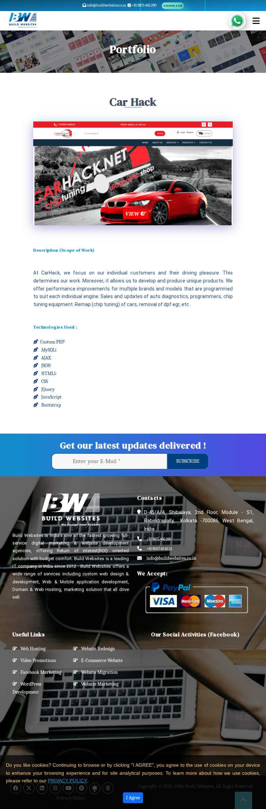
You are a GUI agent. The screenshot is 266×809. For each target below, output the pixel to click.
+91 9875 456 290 (144, 5)
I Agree (133, 798)
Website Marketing (98, 684)
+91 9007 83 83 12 (159, 549)
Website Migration (98, 672)
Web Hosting (31, 648)
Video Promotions (36, 660)
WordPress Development (26, 688)
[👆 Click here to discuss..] (241, 20)
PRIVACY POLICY (67, 780)
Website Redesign (96, 648)
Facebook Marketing (39, 672)
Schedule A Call (172, 5)
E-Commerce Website (100, 660)
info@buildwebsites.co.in (106, 5)
